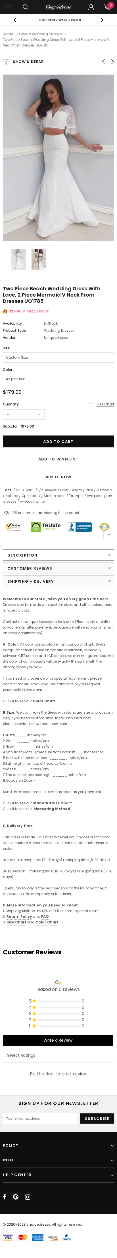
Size (6, 348)
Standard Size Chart (52, 803)
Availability (12, 323)
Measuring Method (52, 808)
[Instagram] (27, 1197)
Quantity (11, 404)
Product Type (14, 330)
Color (7, 369)
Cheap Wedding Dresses (40, 33)
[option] (58, 20)
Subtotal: (10, 426)
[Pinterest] (15, 1197)
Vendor (9, 337)
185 (14, 512)
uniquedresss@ (49, 621)
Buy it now (59, 477)
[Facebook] (5, 1197)
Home (8, 33)
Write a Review (57, 1040)
